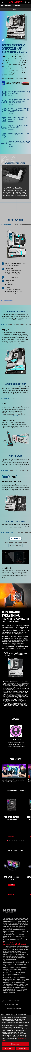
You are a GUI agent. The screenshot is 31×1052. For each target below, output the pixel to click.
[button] (2, 2)
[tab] (6, 224)
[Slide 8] (23, 840)
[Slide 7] (21, 840)
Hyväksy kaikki (23, 1048)
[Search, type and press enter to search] (25, 2)
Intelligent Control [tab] (8, 532)
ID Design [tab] (4, 471)
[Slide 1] (7, 840)
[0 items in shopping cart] (29, 2)
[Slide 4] (14, 840)
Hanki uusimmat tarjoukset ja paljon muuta (13, 1015)
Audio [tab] (14, 399)
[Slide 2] (9, 840)
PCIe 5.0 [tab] (4, 324)
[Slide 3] (12, 840)
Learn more (10, 137)
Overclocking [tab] (13, 324)
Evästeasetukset (15, 1044)
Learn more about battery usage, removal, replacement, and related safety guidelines (14, 943)
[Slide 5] (16, 840)
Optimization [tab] (23, 532)
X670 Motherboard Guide (20, 78)
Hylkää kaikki (8, 1048)
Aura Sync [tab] (13, 471)
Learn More (10, 95)
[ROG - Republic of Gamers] (15, 2)
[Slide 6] (19, 840)
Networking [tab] (5, 399)
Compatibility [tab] (24, 471)
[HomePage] (2, 1001)
